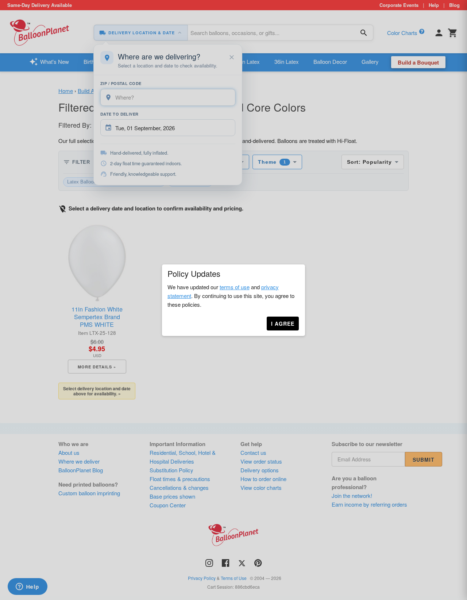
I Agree (282, 323)
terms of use (235, 287)
